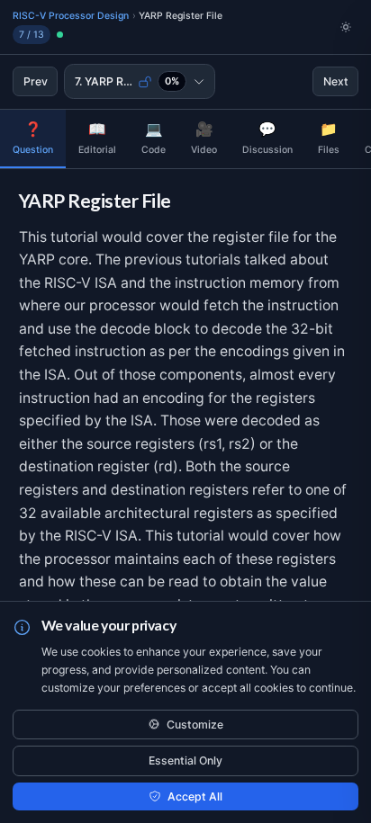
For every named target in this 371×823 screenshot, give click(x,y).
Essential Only (185, 760)
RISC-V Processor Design (71, 16)
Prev (35, 81)
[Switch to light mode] (345, 27)
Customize (195, 724)
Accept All (194, 796)
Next (335, 81)
